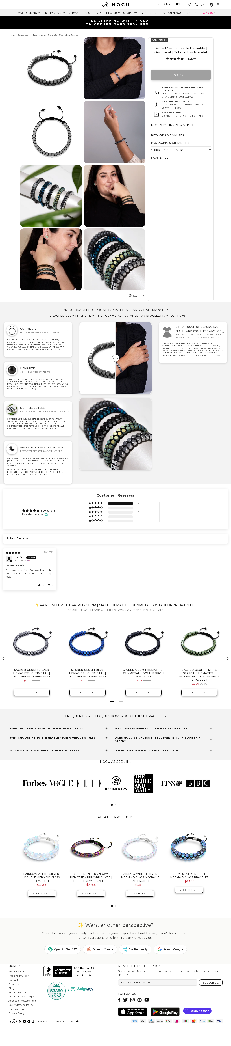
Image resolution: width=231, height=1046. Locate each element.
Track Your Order (18, 975)
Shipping (13, 984)
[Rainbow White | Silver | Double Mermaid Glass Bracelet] (42, 847)
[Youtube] (146, 999)
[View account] (202, 5)
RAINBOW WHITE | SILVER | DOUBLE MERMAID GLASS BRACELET (42, 877)
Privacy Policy (16, 1013)
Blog (11, 988)
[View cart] (218, 5)
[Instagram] (132, 999)
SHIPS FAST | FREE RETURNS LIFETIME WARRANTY (116, 22)
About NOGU (16, 971)
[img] (13, 552)
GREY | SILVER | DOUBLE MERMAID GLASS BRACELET (189, 875)
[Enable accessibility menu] (211, 5)
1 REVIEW (190, 58)
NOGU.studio (115, 4)
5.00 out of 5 (48, 510)
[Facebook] (119, 999)
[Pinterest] (139, 999)
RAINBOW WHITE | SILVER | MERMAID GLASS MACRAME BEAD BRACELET (140, 877)
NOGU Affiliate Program (22, 996)
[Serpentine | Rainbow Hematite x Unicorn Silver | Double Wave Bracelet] (91, 847)
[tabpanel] (33, 783)
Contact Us (14, 979)
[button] (96, 503)
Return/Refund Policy (20, 1004)
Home (13, 35)
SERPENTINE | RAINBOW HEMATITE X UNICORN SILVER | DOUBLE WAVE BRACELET (91, 877)
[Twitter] (125, 999)
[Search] (190, 5)
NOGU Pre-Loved (18, 992)
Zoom (135, 296)
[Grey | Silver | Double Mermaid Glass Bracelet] (189, 847)
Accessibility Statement (22, 1000)
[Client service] (196, 5)
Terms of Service (18, 1009)
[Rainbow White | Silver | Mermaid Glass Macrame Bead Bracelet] (140, 847)
